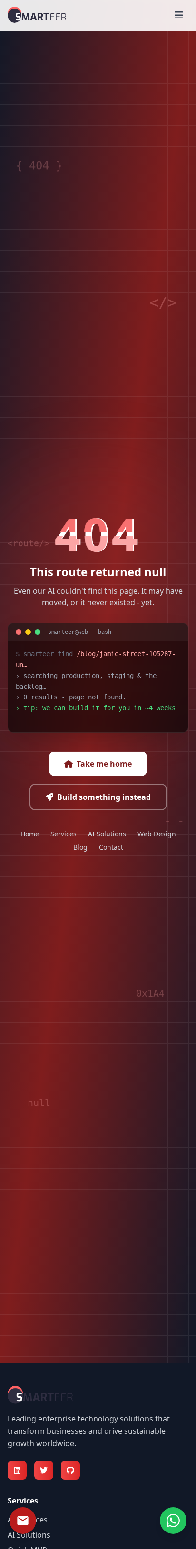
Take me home (104, 764)
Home (29, 833)
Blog (80, 847)
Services (63, 833)
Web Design (156, 833)
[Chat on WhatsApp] (173, 1520)
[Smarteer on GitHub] (70, 1470)
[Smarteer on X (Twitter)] (43, 1470)
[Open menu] (178, 15)
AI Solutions (107, 833)
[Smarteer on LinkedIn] (17, 1470)
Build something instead (104, 797)
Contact (111, 847)
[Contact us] (23, 1520)
